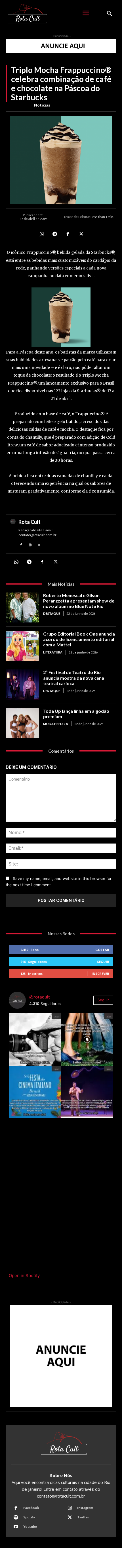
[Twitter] (80, 234)
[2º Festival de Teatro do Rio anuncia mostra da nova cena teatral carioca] (22, 684)
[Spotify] (15, 1517)
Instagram (85, 1508)
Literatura (52, 652)
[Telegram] (54, 234)
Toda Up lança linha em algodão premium (76, 713)
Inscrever (100, 973)
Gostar (102, 949)
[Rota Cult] (13, 534)
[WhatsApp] (41, 234)
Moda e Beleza (55, 724)
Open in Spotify (24, 1275)
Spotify (29, 1517)
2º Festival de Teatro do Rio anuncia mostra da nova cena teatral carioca (73, 677)
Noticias (42, 105)
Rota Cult (29, 522)
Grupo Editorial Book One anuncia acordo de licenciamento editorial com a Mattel (79, 639)
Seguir (103, 961)
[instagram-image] (35, 1039)
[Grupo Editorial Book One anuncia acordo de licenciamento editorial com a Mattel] (22, 646)
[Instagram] (30, 544)
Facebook (31, 1508)
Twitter (83, 1517)
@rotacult (39, 997)
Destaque (51, 613)
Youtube (30, 1526)
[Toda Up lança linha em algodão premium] (22, 723)
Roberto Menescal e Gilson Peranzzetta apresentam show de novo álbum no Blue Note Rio (78, 601)
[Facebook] (67, 234)
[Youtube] (15, 1526)
